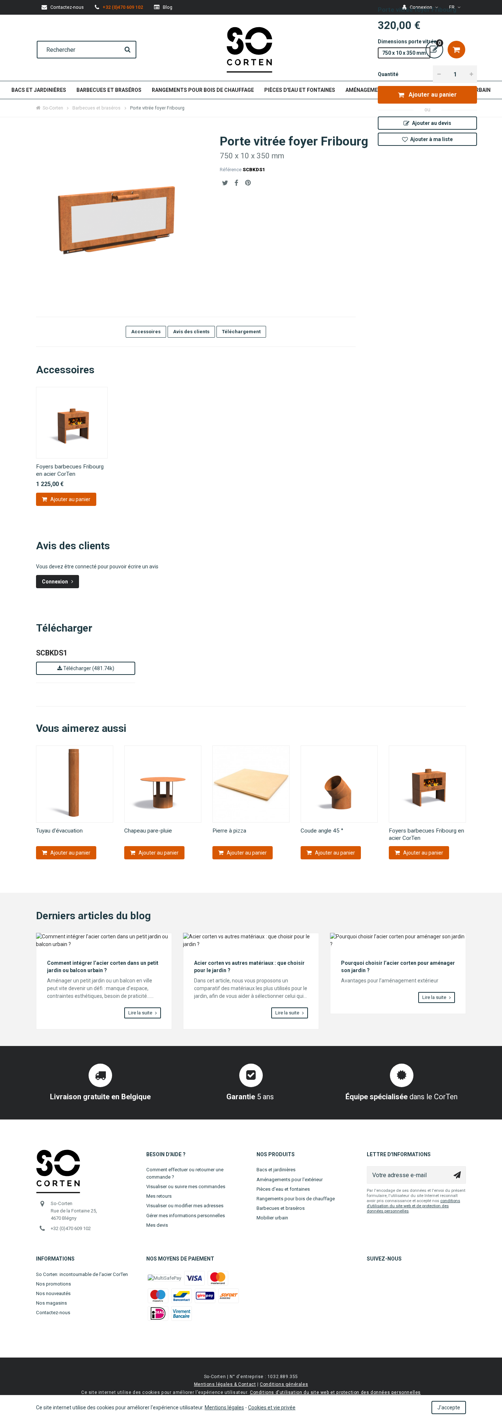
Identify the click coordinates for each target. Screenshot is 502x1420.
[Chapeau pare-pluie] (162, 784)
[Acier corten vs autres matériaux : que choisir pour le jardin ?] (251, 940)
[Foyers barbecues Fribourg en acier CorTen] (427, 784)
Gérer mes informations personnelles (185, 1215)
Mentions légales (224, 1407)
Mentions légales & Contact (225, 1384)
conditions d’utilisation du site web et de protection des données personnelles (413, 1206)
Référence (230, 169)
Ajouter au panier (432, 94)
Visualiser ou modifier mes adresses (184, 1205)
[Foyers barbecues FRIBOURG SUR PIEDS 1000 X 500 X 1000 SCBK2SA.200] (72, 423)
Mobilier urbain (272, 1218)
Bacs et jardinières (38, 90)
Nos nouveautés (53, 1293)
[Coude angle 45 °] (339, 784)
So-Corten (53, 108)
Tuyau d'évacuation (59, 830)
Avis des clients (191, 331)
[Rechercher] (127, 49)
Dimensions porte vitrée (408, 41)
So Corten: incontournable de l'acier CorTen (82, 1274)
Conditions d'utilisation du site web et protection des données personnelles (335, 1392)
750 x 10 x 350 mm (404, 53)
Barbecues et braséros (108, 90)
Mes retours (159, 1196)
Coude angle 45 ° (322, 830)
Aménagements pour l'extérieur (290, 1179)
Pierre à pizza (229, 830)
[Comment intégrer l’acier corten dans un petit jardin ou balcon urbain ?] (104, 940)
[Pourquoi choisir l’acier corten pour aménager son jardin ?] (398, 940)
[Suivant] (466, 802)
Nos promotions (53, 1284)
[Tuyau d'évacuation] (74, 784)
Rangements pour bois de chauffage (203, 90)
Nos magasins (51, 1303)
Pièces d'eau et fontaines (299, 90)
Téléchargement (241, 331)
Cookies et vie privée (271, 1407)
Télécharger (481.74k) (88, 668)
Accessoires (146, 331)
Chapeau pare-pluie (148, 830)
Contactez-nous (53, 1312)
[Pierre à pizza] (251, 784)
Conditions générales (284, 1384)
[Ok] (457, 1175)
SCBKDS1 (51, 653)
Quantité (388, 74)
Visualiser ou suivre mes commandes (185, 1186)
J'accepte (448, 1407)
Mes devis (157, 1225)
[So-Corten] (249, 49)
